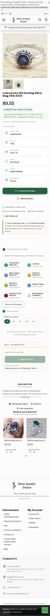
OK (45, 610)
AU (20, 321)
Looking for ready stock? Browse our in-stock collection (24, 7)
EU (27, 321)
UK (14, 321)
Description (25, 384)
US (7, 321)
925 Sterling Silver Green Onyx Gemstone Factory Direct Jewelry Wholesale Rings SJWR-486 (37, 440)
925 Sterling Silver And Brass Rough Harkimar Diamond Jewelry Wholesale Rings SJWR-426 (14, 440)
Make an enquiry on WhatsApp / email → (21, 368)
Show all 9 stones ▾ (13, 304)
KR (33, 321)
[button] (5, 55)
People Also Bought (25, 412)
